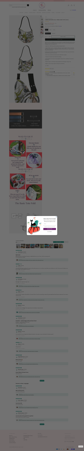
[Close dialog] (56, 216)
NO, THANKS (50, 231)
